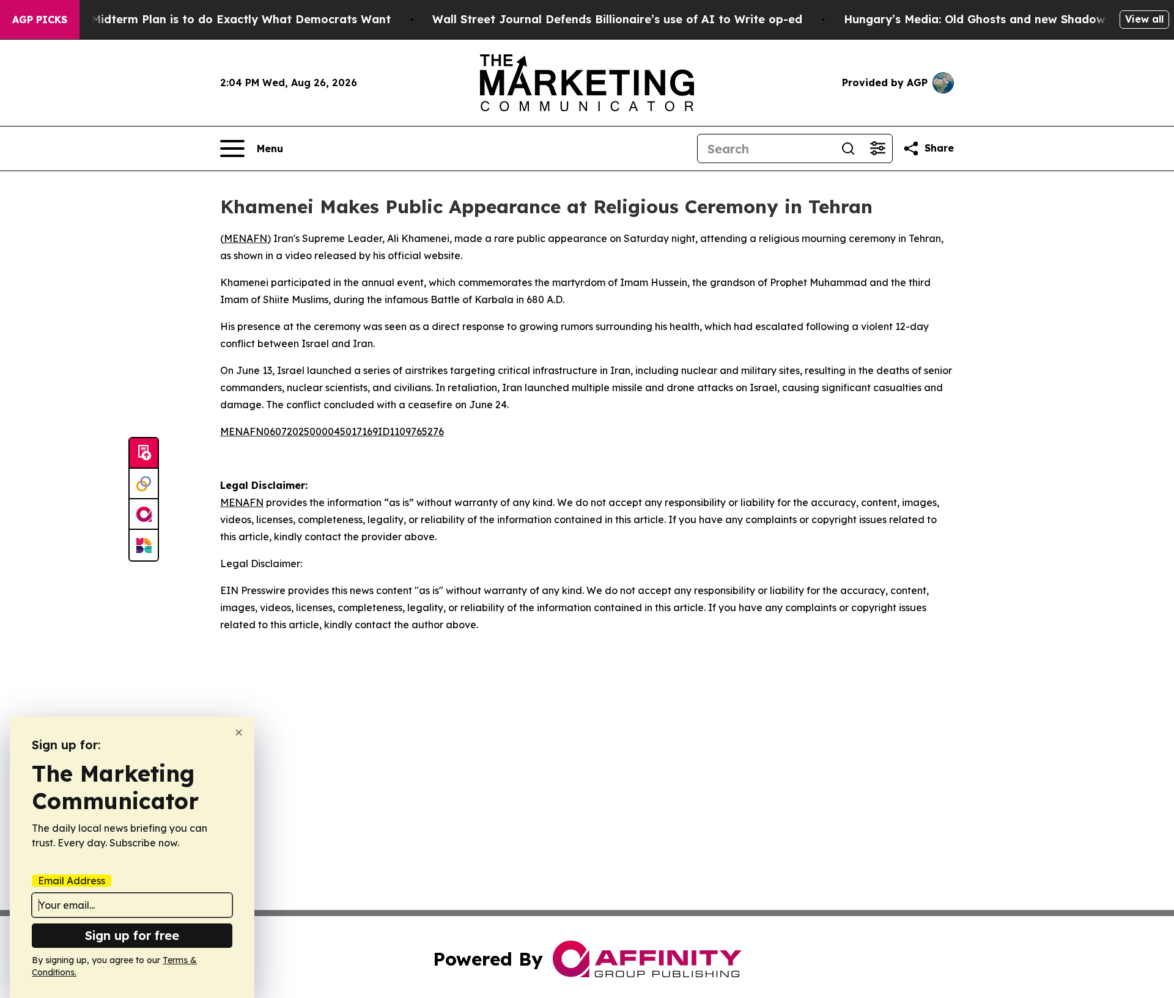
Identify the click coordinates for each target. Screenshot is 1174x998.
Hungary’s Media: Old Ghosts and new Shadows (977, 19)
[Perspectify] (144, 484)
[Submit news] (144, 453)
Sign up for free (132, 935)
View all (1144, 19)
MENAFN (245, 238)
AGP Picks (39, 19)
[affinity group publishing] (144, 514)
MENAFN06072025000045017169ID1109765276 (332, 431)
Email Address (71, 881)
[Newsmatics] (144, 545)
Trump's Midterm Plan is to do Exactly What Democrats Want (217, 19)
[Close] (239, 732)
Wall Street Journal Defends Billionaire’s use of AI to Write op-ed (617, 19)
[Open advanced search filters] (877, 148)
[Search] (848, 148)
